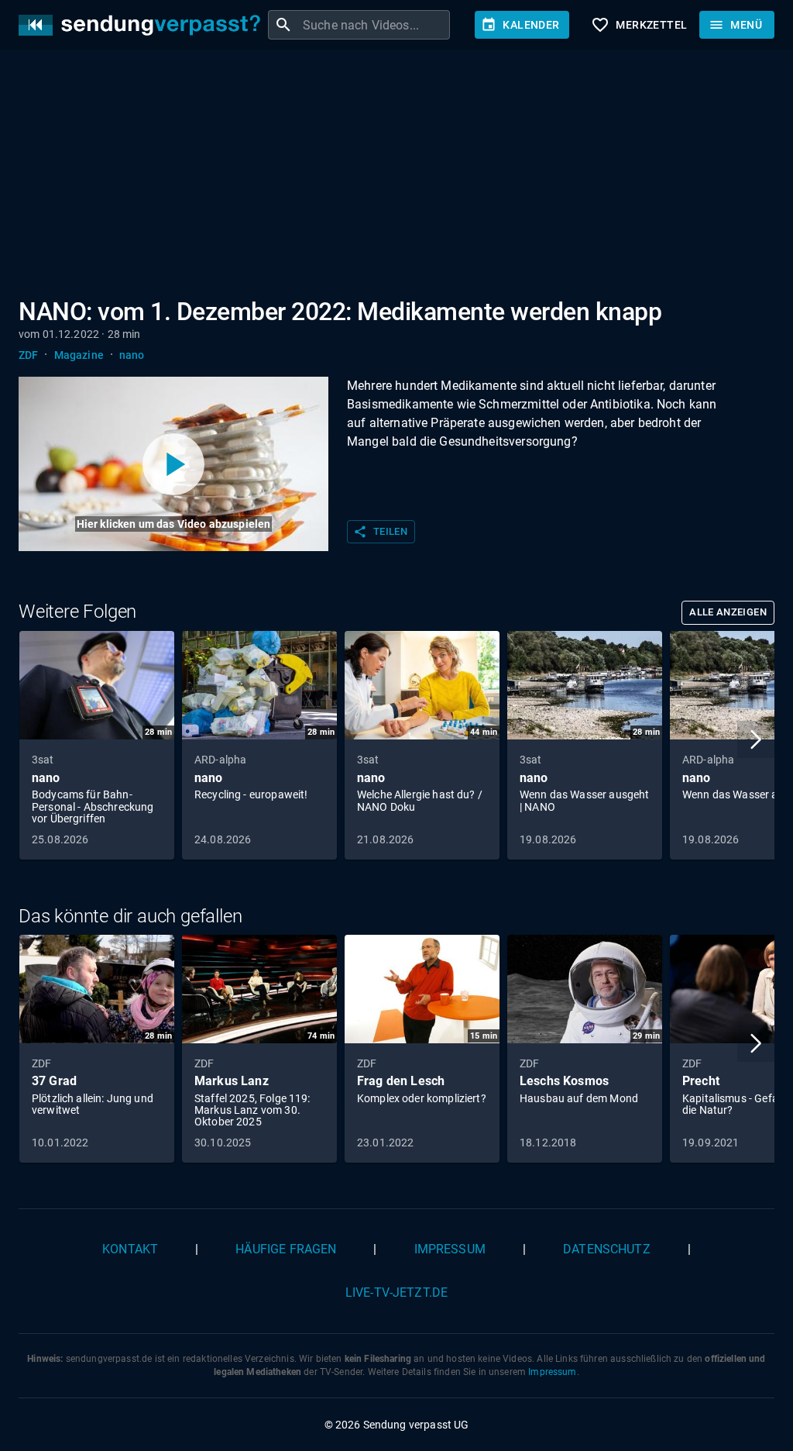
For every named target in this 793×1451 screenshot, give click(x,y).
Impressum (450, 1249)
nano (132, 355)
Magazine (79, 355)
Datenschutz (607, 1249)
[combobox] (374, 25)
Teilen (380, 532)
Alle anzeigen (728, 612)
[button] (755, 739)
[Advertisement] (396, 176)
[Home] (143, 25)
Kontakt (130, 1249)
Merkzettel (639, 25)
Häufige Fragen (285, 1249)
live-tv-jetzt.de (396, 1292)
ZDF (28, 355)
